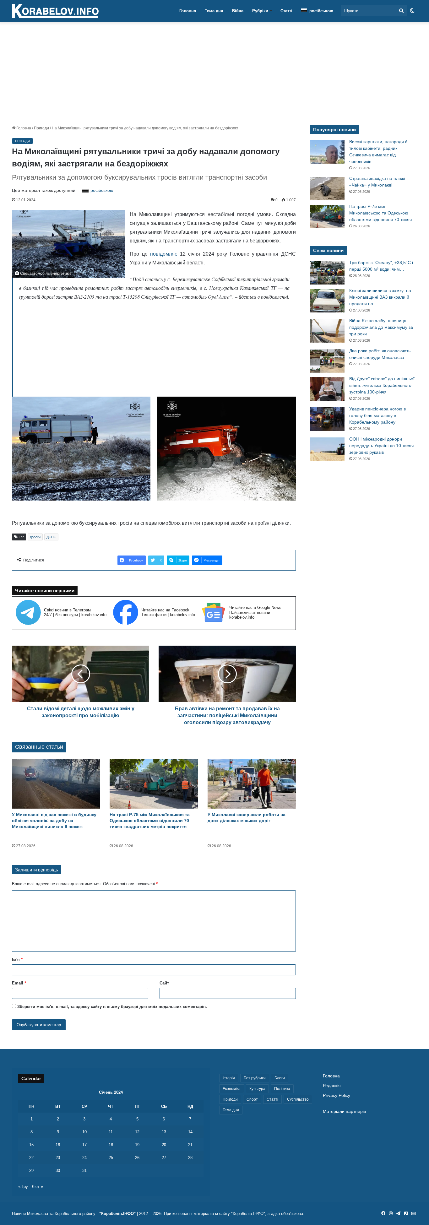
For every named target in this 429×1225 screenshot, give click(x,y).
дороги (35, 537)
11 (111, 1132)
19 (137, 1144)
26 (137, 1157)
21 (190, 1144)
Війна (237, 10)
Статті (286, 10)
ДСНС (51, 537)
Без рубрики (255, 1078)
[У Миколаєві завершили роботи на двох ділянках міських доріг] (252, 784)
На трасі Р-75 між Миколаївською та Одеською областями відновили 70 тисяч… (382, 213)
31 (84, 1170)
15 (31, 1144)
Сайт (164, 983)
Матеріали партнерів (344, 1111)
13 (164, 1132)
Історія (229, 1078)
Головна (187, 10)
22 (31, 1157)
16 (58, 1144)
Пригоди (41, 128)
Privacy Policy (336, 1095)
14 (190, 1132)
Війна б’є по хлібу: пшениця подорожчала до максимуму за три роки (381, 327)
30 (58, 1170)
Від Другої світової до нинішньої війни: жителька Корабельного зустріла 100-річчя (382, 385)
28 (190, 1157)
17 (84, 1144)
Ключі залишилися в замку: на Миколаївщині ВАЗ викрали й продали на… (380, 297)
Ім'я (17, 959)
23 (58, 1157)
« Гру (23, 1186)
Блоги (279, 1078)
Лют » (37, 1186)
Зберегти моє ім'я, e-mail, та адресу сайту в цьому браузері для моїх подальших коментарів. (112, 1006)
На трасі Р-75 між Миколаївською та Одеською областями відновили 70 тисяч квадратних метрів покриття (150, 820)
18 (111, 1144)
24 (84, 1157)
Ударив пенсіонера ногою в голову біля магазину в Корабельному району (377, 415)
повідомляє (163, 254)
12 (137, 1132)
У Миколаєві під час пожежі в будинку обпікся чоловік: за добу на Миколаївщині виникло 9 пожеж (54, 820)
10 (84, 1132)
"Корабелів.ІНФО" (117, 1213)
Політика (282, 1089)
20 (164, 1144)
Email (19, 983)
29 (31, 1170)
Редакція (332, 1085)
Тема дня (214, 10)
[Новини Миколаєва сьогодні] (55, 11)
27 (164, 1157)
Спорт (252, 1099)
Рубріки (260, 10)
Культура (257, 1089)
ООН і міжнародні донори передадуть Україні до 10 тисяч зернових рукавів (381, 445)
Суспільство (298, 1099)
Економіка (232, 1089)
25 (111, 1157)
